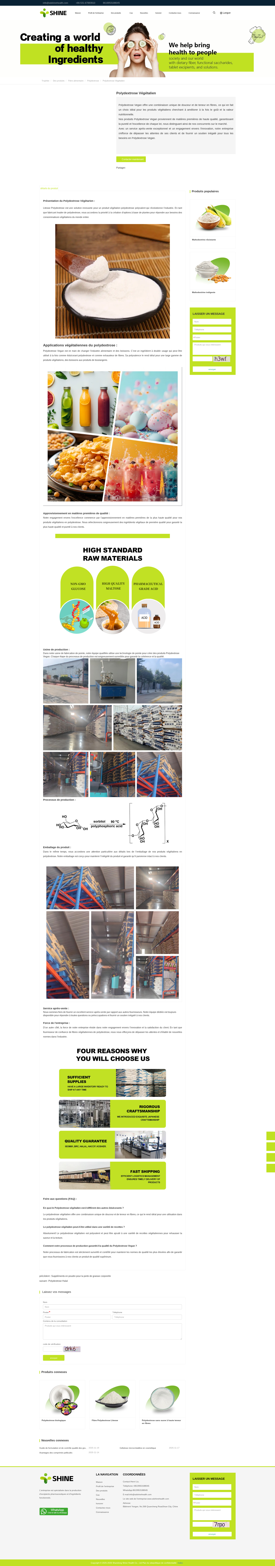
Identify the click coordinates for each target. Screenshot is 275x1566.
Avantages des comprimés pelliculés (55, 1453)
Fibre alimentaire (76, 81)
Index (180, 1563)
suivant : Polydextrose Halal (53, 1281)
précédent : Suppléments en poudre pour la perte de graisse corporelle (75, 1276)
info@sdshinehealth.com (55, 3)
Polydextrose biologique (54, 1420)
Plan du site (147, 1563)
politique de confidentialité (164, 1563)
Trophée (45, 81)
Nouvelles (144, 13)
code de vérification (52, 1344)
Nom (45, 1302)
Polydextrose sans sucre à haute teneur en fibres (161, 1421)
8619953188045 (111, 3)
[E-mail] (270, 1157)
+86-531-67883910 (85, 3)
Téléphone (117, 1312)
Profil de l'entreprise (96, 13)
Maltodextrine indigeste (203, 292)
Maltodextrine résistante (204, 240)
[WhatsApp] (270, 1136)
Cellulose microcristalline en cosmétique (138, 1448)
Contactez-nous (175, 13)
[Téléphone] (270, 1146)
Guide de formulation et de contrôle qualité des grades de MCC (63, 1448)
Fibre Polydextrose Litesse (105, 1420)
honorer (158, 13)
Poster (46, 1312)
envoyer (53, 1358)
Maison (78, 13)
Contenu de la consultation (55, 1321)
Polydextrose (93, 81)
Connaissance (194, 13)
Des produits (58, 81)
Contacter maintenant (133, 159)
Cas (131, 13)
